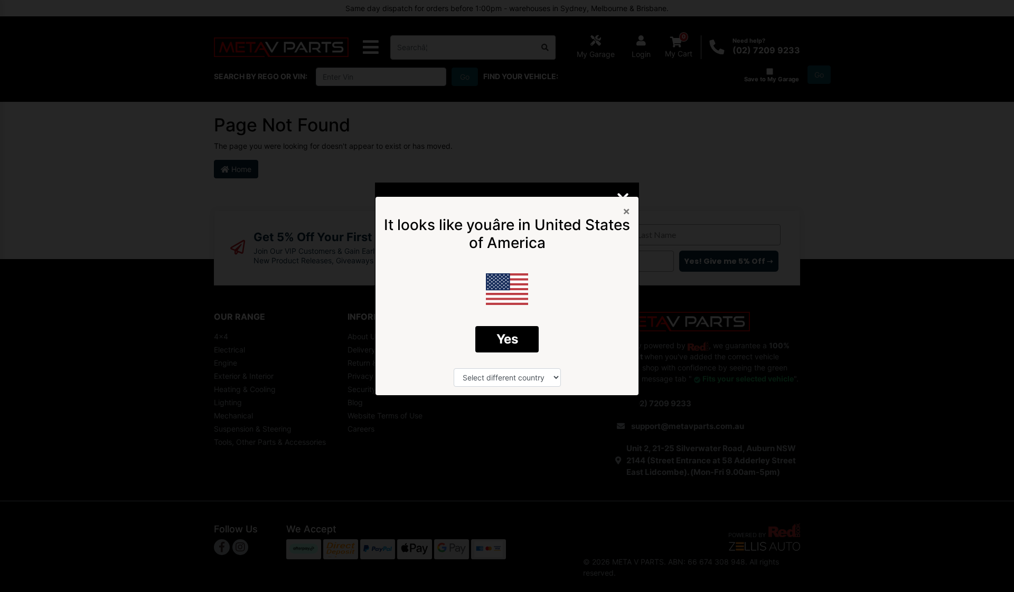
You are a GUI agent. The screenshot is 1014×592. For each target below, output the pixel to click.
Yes (507, 339)
